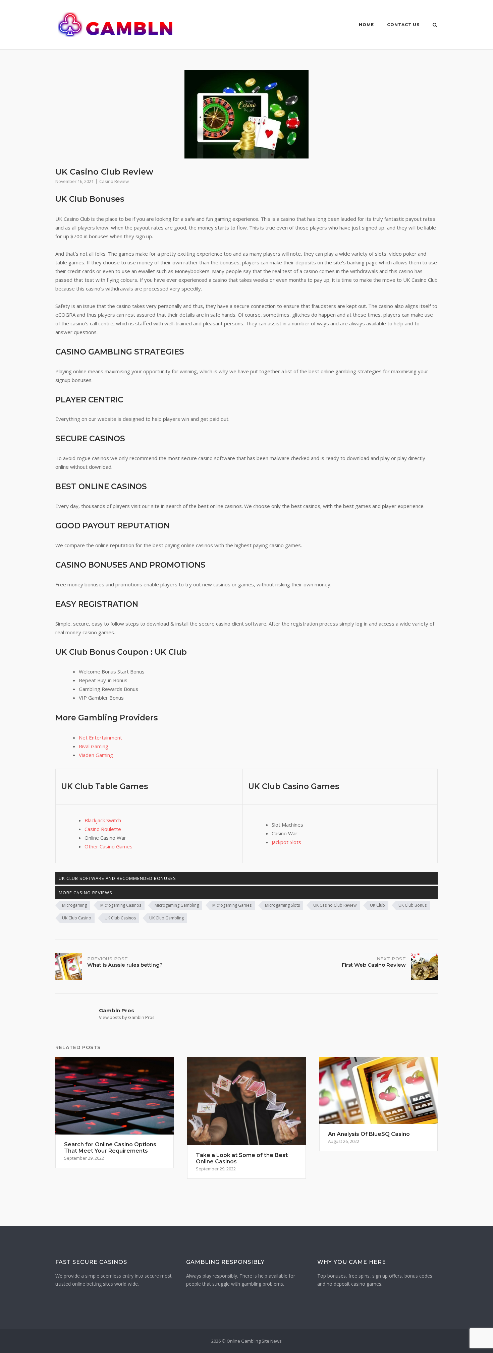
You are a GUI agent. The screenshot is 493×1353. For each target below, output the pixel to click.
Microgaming (74, 905)
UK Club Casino (76, 918)
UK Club (377, 905)
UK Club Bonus (412, 905)
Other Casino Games (108, 846)
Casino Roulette (103, 829)
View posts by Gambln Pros (127, 1017)
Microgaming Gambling (177, 905)
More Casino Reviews (85, 893)
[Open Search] (435, 25)
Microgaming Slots (282, 905)
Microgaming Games (232, 905)
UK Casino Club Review (335, 905)
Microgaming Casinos (120, 905)
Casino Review (114, 181)
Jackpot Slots (286, 842)
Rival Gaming (93, 746)
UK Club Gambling (166, 918)
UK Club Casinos (120, 918)
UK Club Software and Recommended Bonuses (117, 878)
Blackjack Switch (103, 820)
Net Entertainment (100, 737)
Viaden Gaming (96, 755)
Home (366, 24)
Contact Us (403, 24)
